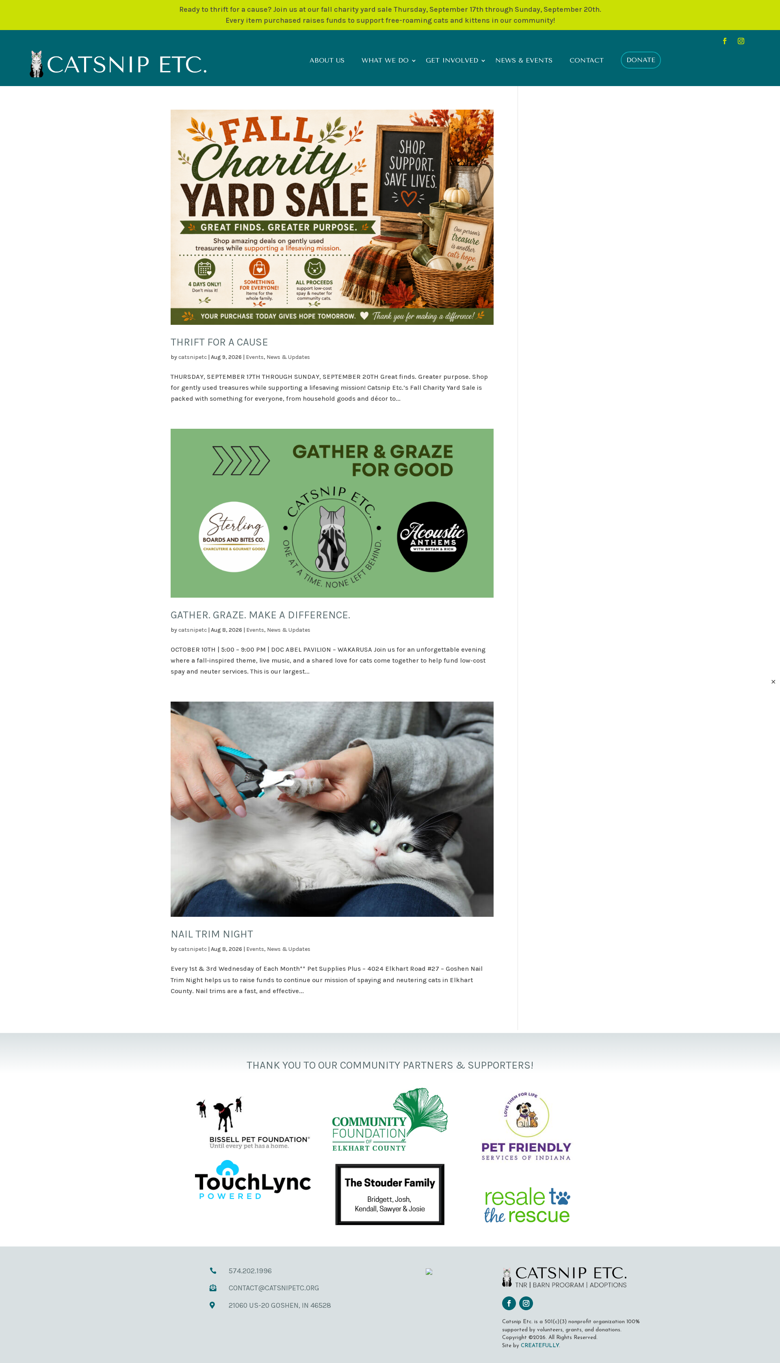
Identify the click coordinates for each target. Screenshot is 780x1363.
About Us (327, 61)
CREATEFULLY (540, 1345)
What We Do (385, 61)
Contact (587, 61)
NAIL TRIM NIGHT (212, 934)
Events (255, 357)
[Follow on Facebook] (724, 41)
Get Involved (452, 61)
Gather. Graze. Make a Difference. (260, 615)
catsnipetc (192, 357)
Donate (640, 60)
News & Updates (288, 357)
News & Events (523, 61)
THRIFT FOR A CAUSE (219, 342)
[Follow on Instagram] (741, 41)
